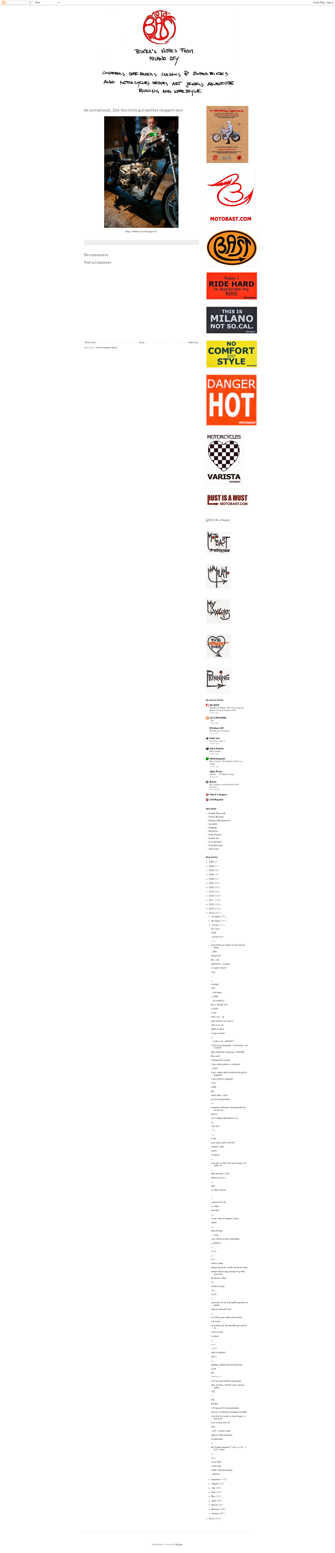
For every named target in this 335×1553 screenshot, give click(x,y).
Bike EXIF (214, 705)
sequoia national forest (221, 1309)
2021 (211, 883)
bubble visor (215, 738)
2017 (211, 900)
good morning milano (220, 1099)
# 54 (213, 1083)
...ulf (211, 721)
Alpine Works (216, 772)
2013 (211, 1519)
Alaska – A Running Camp (222, 774)
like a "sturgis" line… (220, 1005)
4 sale (213, 1139)
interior (214, 1114)
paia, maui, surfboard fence (223, 1143)
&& (213, 1400)
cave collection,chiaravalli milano (225, 1239)
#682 (213, 933)
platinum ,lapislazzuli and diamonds (226, 1365)
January (215, 1514)
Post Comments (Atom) (106, 348)
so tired (214, 1009)
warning (214, 984)
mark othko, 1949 (219, 1095)
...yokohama (216, 993)
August (214, 1484)
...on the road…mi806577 (222, 1041)
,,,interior (215, 1474)
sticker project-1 (218, 1178)
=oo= (214, 1348)
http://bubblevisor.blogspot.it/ (141, 231)
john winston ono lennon (222, 1021)
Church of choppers (218, 795)
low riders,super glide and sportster (226, 1317)
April (214, 1501)
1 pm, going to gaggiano (222, 1079)
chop (213, 972)
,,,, (212, 1215)
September (216, 1480)
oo (212, 1104)
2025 (211, 866)
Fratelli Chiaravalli (217, 813)
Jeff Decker (214, 849)
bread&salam (217, 1439)
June (213, 1492)
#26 (213, 1427)
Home (141, 343)
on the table (216, 1466)
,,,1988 (214, 997)
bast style (215, 1210)
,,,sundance (216, 1243)
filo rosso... (216, 929)
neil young (215, 1321)
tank (213, 1186)
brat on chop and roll (220, 1423)
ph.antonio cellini (218, 1278)
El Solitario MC (217, 728)
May (213, 1496)
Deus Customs (215, 835)
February (215, 1509)
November (216, 921)
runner (214, 1151)
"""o (213, 1130)
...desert (214, 1068)
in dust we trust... (218, 1286)
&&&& (214, 1404)
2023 (211, 875)
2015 (211, 909)
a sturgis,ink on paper (220, 1060)
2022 (211, 879)
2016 (211, 904)
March (214, 1505)
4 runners (215, 1155)
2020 (211, 888)
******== (216, 1377)
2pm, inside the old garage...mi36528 (227, 1052)
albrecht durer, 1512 (220, 1174)
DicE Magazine (216, 800)
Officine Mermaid (216, 817)
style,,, (214, 1357)
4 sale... (214, 1013)
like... (213, 1373)
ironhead (215, 1336)
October (215, 925)
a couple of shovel (218, 968)
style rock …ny (217, 1017)
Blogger (179, 1545)
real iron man (217, 1332)
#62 (213, 1392)
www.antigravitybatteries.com (224, 1118)
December (216, 917)
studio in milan (217, 1029)
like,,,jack (215, 1056)
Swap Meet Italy (216, 846)
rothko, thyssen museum (221, 1470)
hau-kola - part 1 (217, 741)
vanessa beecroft (218, 1202)
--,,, (213, 1135)
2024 (211, 870)
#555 (213, 1087)
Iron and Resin (215, 842)
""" (212, 1396)
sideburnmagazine (217, 759)
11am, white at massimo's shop (225, 1219)
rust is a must (217, 1263)
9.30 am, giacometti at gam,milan (226, 1381)
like (212, 1091)
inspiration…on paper (220, 964)
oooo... (214, 1251)
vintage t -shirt (217, 1147)
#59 (213, 988)
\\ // (213, 941)
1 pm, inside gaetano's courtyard (225, 1064)
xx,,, (213, 1290)
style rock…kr (217, 1025)
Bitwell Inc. (213, 831)
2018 (211, 896)
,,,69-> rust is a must (220, 1431)
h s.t (213, 1259)
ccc (212, 1282)
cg (212, 1122)
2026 (211, 862)
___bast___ (216, 1235)
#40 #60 (215, 1126)
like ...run (215, 960)
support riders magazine (221, 1435)
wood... (214, 1294)
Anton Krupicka (217, 749)
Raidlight (213, 828)
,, (212, 980)
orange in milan (218, 1033)
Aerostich (213, 824)
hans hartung (217, 1231)
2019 (211, 892)
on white (215, 1206)
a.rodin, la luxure (218, 1190)
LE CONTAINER (218, 718)
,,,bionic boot (217, 937)
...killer (214, 952)
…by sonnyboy (217, 1001)
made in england (218, 1352)
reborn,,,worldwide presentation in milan (229, 1412)
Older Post (193, 343)
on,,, (213, 1458)
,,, (212, 1037)
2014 (211, 913)
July (213, 1488)
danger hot (216, 956)
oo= (213, 1344)
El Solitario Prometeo (220, 731)
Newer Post (90, 343)
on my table (216, 1462)
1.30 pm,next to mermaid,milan (225, 1408)
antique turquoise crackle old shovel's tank (229, 1268)
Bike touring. (215, 751)
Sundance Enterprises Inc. (220, 821)
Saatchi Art (214, 838)
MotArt (213, 782)
